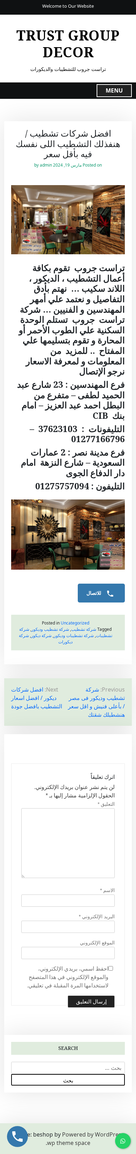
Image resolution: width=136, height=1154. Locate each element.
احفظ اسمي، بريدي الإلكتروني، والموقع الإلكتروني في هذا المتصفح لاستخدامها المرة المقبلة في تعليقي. (67, 977)
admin (46, 165)
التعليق (106, 804)
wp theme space (68, 1143)
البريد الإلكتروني (97, 916)
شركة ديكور (41, 635)
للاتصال (94, 593)
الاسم (107, 890)
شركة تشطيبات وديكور (74, 635)
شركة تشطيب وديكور (50, 629)
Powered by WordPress (93, 1134)
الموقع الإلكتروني (97, 942)
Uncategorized (75, 623)
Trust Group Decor (68, 43)
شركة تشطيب (83, 629)
